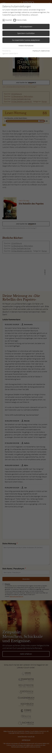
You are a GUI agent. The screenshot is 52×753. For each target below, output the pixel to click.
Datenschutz (45, 51)
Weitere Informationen (26, 45)
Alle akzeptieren (26, 26)
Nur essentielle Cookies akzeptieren (26, 40)
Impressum (36, 51)
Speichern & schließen (26, 33)
